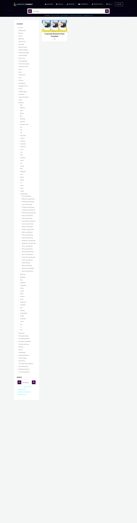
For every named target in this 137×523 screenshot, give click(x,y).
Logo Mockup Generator (28, 221)
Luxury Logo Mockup (27, 224)
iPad (21, 174)
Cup (21, 152)
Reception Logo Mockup (28, 240)
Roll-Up (20, 349)
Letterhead (21, 94)
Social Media (23, 313)
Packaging (23, 285)
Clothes (22, 138)
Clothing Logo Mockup (28, 207)
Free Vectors (21, 75)
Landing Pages (22, 91)
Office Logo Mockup (27, 235)
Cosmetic (22, 146)
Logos (20, 100)
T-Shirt (22, 321)
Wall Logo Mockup (27, 265)
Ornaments (21, 333)
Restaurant (23, 302)
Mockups (21, 102)
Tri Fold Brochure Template (25, 363)
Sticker (22, 316)
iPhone (22, 177)
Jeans (21, 185)
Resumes (20, 347)
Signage (22, 310)
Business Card (24, 124)
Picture (22, 291)
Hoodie (22, 166)
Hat (21, 163)
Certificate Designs (23, 52)
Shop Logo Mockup (27, 246)
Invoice (20, 88)
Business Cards (22, 47)
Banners (20, 33)
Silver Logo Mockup (27, 249)
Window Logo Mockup (28, 268)
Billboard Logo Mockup (28, 199)
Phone (22, 288)
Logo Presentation (23, 97)
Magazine (22, 277)
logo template (64, 15)
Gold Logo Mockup (27, 218)
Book (21, 110)
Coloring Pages (22, 55)
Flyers (20, 69)
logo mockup (55, 15)
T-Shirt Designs (22, 358)
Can (21, 127)
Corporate (23, 144)
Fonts (20, 72)
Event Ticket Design (23, 64)
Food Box (22, 157)
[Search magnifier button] (107, 11)
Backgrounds (22, 30)
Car (21, 132)
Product (22, 296)
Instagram (23, 171)
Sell (110, 4)
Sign (21, 307)
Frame (21, 160)
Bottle (21, 113)
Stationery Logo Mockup (28, 257)
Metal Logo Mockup (27, 226)
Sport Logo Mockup (27, 254)
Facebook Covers (23, 66)
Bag (21, 105)
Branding (22, 119)
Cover (21, 149)
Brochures (21, 44)
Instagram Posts (23, 86)
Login (118, 4)
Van (21, 330)
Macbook (22, 274)
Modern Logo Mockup (28, 229)
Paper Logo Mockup (27, 237)
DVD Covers (21, 58)
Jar (21, 182)
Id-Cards (20, 80)
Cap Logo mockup (27, 204)
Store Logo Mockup (27, 260)
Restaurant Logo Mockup (29, 243)
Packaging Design (23, 336)
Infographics (21, 83)
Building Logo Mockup (28, 201)
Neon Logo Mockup (27, 232)
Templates (98, 4)
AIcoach (50, 4)
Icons (19, 77)
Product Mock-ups (23, 344)
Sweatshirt (23, 318)
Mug (21, 280)
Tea (21, 324)
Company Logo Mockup (28, 210)
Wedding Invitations (23, 369)
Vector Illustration (23, 366)
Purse (21, 299)
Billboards (21, 38)
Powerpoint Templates (24, 341)
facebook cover (88, 15)
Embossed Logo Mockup (29, 212)
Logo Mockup (24, 194)
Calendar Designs (23, 50)
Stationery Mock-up (23, 355)
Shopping (22, 305)
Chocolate (23, 135)
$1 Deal (20, 27)
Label (21, 188)
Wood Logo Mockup (27, 271)
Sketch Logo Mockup (28, 251)
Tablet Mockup (26, 262)
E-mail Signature (22, 61)
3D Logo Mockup (26, 196)
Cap (21, 130)
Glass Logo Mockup (27, 215)
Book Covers (21, 41)
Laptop (22, 191)
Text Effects (21, 361)
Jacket (22, 180)
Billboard (22, 107)
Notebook (23, 282)
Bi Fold (20, 36)
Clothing (22, 141)
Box (21, 116)
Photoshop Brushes (23, 338)
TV (21, 327)
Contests (84, 4)
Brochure (22, 121)
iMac (21, 168)
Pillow (21, 294)
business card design (76, 15)
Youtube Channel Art (24, 372)
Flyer (21, 155)
